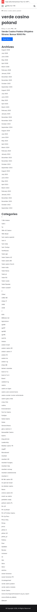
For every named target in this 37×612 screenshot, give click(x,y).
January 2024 (6, 154)
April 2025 (5, 103)
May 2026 (5, 60)
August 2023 (6, 171)
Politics (4, 540)
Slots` (3, 567)
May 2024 (5, 141)
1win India (5, 244)
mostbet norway (7, 469)
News (3, 489)
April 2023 (5, 184)
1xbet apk (5, 254)
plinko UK (5, 533)
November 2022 (7, 201)
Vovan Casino (6, 590)
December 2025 (7, 77)
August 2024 (6, 130)
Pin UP (4, 506)
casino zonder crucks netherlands (12, 395)
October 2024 (6, 124)
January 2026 (6, 73)
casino (4, 385)
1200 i (3, 223)
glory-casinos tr (7, 429)
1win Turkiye (5, 247)
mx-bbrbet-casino (7, 486)
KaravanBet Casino (7, 432)
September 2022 (7, 208)
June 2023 (5, 178)
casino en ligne (6, 388)
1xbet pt (4, 274)
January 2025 (6, 114)
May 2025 (5, 100)
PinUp (3, 523)
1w (2, 227)
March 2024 (5, 147)
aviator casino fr (7, 351)
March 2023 (5, 188)
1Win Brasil (5, 234)
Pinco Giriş (5, 520)
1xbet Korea (5, 271)
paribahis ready (6, 499)
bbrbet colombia (7, 368)
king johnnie (5, 439)
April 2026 (5, 63)
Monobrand (5, 452)
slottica (4, 570)
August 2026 (6, 50)
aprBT (3, 328)
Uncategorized (6, 580)
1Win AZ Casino (6, 230)
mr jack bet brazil (7, 483)
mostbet (4, 456)
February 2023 (6, 191)
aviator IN (5, 355)
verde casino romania (8, 587)
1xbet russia (5, 281)
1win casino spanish (8, 237)
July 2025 (5, 93)
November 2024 (7, 120)
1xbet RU (4, 277)
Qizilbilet (4, 546)
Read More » (7, 39)
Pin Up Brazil (6, 509)
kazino (4, 435)
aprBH (3, 324)
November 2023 (7, 161)
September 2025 (7, 87)
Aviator (4, 341)
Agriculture (5, 321)
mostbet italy (6, 466)
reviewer (4, 553)
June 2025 (5, 97)
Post (3, 543)
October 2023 (6, 164)
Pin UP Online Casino (8, 513)
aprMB (4, 331)
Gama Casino (6, 419)
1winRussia (5, 250)
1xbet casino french (8, 264)
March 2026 (5, 66)
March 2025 (5, 107)
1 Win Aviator (6, 220)
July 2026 (5, 53)
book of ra (5, 372)
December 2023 (7, 157)
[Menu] (3, 6)
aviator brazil (6, 345)
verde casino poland (8, 583)
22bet (3, 294)
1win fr (4, 240)
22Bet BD (5, 298)
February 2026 (6, 70)
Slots (3, 563)
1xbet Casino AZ (7, 257)
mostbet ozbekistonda (9, 472)
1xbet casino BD (7, 260)
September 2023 (7, 167)
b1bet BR (4, 365)
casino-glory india (7, 398)
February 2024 (6, 151)
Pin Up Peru (5, 516)
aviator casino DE (7, 348)
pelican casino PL (7, 503)
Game (3, 422)
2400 (3, 304)
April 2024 (5, 144)
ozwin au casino (7, 496)
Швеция (4, 600)
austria (4, 338)
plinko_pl (4, 536)
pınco (3, 526)
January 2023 (6, 194)
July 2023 (5, 174)
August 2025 (6, 90)
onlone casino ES (7, 493)
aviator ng (5, 361)
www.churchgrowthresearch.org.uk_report (15, 594)
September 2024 (7, 127)
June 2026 (5, 56)
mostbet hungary (7, 462)
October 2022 (6, 204)
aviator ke (5, 358)
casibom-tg (5, 382)
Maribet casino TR (7, 446)
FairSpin (4, 415)
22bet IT (4, 301)
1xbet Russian (6, 284)
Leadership (5, 442)
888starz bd (5, 318)
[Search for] (34, 6)
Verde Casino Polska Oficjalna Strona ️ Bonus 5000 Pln (17, 33)
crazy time (5, 402)
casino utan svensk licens (10, 392)
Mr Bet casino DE (7, 479)
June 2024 (5, 137)
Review (4, 550)
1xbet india (5, 267)
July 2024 (5, 134)
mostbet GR (5, 459)
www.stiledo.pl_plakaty (9, 597)
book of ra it (5, 375)
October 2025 (6, 83)
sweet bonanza (6, 573)
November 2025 (7, 80)
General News (6, 425)
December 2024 (7, 117)
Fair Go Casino (6, 412)
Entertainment (6, 409)
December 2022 (7, 198)
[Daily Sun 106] (10, 6)
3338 (3, 308)
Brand (3, 378)
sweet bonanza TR (7, 577)
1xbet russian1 (6, 287)
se (2, 557)
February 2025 (6, 110)
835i (3, 314)
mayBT (4, 449)
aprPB (3, 335)
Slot (3, 560)
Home (5, 11)
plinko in (4, 530)
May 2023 (5, 181)
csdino (4, 405)
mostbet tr (5, 476)
